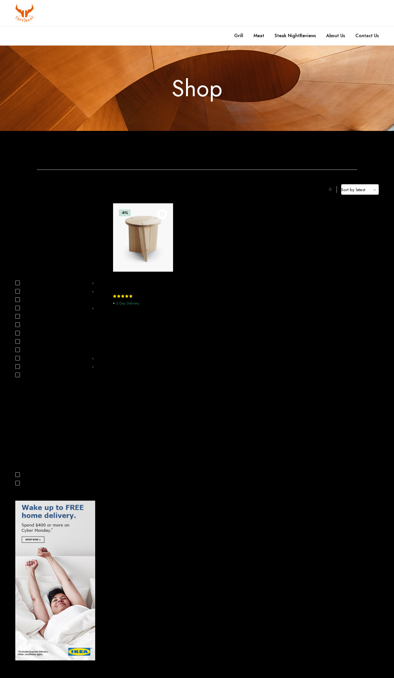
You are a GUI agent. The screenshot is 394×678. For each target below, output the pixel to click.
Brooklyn (22, 441)
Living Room (34, 358)
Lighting (30, 350)
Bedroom (115, 149)
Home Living (25, 241)
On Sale (31, 483)
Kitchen (334, 149)
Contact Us (367, 35)
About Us (335, 35)
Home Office (279, 149)
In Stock (30, 475)
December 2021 (29, 200)
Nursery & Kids (36, 367)
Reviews (308, 35)
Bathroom (60, 149)
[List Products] (330, 189)
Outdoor (31, 375)
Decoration (24, 233)
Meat (259, 35)
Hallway (30, 317)
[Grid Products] (322, 189)
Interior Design (27, 250)
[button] (162, 214)
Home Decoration (224, 149)
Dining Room (169, 149)
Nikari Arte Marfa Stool (137, 278)
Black (19, 408)
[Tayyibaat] (24, 13)
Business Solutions (39, 300)
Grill (238, 35)
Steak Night (287, 35)
